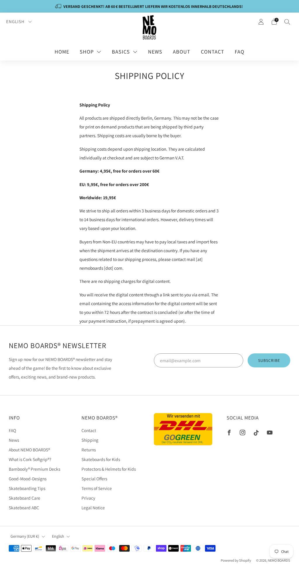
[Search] (287, 22)
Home (62, 51)
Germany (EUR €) (25, 536)
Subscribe (269, 360)
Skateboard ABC (24, 507)
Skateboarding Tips (27, 488)
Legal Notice (93, 507)
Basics (121, 51)
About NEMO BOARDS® (29, 450)
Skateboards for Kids (100, 459)
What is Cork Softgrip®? (30, 459)
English (16, 21)
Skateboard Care (24, 498)
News (155, 51)
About (181, 51)
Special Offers (94, 479)
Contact (212, 51)
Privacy (88, 498)
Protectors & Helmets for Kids (108, 469)
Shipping (89, 440)
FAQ (239, 51)
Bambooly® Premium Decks (34, 469)
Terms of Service (96, 488)
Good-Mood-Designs (27, 479)
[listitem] (149, 6)
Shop (87, 51)
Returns (88, 450)
